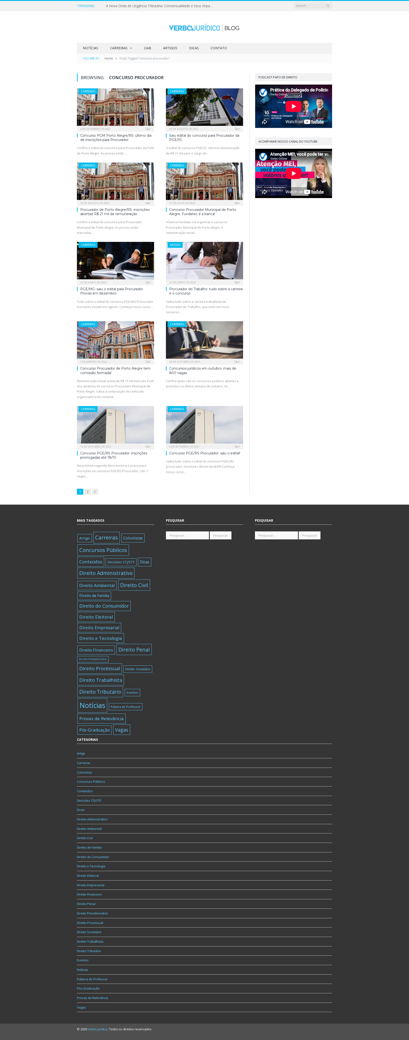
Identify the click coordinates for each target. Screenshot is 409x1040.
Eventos (132, 692)
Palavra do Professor (126, 707)
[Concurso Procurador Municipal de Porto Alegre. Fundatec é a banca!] (204, 183)
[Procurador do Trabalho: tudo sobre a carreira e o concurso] (204, 262)
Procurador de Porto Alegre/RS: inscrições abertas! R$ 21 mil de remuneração (115, 212)
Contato (219, 48)
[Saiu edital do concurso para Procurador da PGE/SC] (204, 108)
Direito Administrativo (106, 573)
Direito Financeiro (96, 650)
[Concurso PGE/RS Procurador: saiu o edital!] (204, 426)
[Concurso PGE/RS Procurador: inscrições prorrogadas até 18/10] (115, 426)
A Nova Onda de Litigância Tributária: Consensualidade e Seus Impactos (160, 6)
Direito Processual (99, 668)
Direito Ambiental (97, 585)
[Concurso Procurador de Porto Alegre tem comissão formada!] (115, 341)
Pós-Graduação (94, 730)
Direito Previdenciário (93, 659)
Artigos (170, 48)
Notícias (90, 48)
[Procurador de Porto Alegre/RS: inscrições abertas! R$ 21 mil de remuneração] (115, 183)
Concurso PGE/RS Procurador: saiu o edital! (204, 453)
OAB (147, 48)
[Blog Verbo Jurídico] (204, 27)
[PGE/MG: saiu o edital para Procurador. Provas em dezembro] (115, 262)
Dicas (194, 48)
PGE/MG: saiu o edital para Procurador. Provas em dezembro (112, 291)
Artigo (175, 245)
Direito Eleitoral (96, 617)
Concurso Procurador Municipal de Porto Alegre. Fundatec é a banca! (202, 212)
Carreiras (119, 48)
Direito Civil (134, 585)
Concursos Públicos (103, 550)
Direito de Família (94, 595)
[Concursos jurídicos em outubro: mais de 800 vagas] (204, 341)
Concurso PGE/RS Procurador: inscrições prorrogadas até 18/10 (113, 455)
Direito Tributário (100, 691)
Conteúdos (90, 562)
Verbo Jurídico (98, 1029)
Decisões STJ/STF (121, 562)
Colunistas (133, 538)
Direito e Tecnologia (100, 638)
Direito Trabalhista (100, 680)
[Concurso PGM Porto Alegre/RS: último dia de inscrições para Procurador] (115, 108)
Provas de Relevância (101, 718)
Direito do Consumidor (104, 606)
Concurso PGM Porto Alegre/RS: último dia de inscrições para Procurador (115, 137)
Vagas (121, 729)
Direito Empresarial (99, 627)
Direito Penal (134, 649)
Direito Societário (137, 669)
